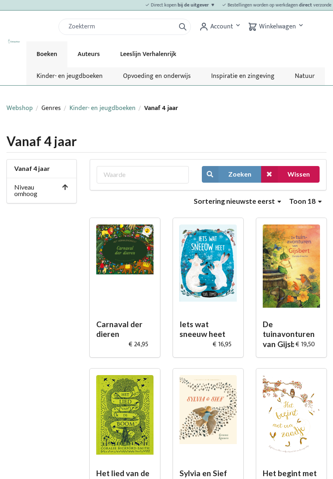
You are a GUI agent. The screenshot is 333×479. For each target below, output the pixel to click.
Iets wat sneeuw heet (202, 329)
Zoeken (239, 174)
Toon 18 (303, 201)
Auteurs (89, 54)
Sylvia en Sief (203, 473)
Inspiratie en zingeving (243, 76)
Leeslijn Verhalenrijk (148, 54)
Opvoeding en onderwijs (157, 76)
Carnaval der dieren (119, 329)
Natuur (305, 76)
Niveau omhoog (25, 190)
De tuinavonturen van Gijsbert (289, 334)
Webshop (19, 108)
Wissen (299, 174)
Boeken (47, 54)
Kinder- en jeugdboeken (70, 76)
